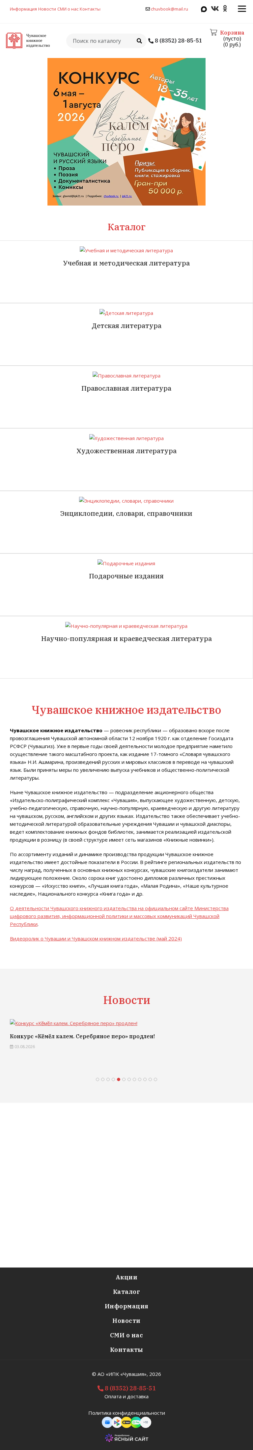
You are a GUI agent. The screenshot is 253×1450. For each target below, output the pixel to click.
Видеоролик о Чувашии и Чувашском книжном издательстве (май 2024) (96, 938)
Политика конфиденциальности (126, 1412)
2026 (155, 1374)
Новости (47, 9)
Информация (23, 9)
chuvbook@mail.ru (169, 9)
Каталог (126, 1292)
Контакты (90, 9)
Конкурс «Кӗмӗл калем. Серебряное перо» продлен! (82, 1036)
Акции (127, 1277)
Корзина (232, 32)
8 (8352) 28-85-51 (178, 41)
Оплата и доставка (126, 1396)
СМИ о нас (67, 9)
